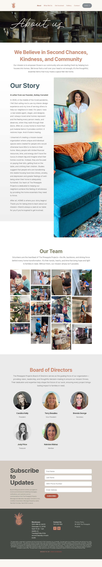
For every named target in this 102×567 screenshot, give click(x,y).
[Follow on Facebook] (54, 528)
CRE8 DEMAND (56, 551)
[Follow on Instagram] (58, 528)
